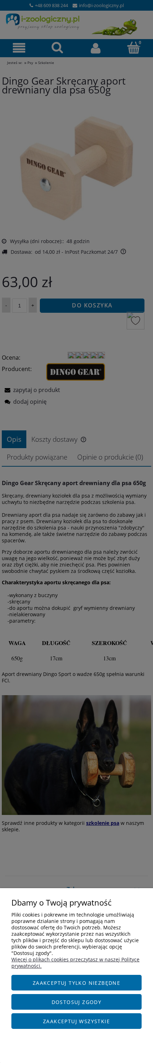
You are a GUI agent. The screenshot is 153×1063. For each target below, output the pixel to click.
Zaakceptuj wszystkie (76, 1021)
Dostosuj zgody (77, 1002)
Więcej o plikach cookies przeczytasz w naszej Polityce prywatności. (75, 962)
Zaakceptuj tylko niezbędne (76, 982)
